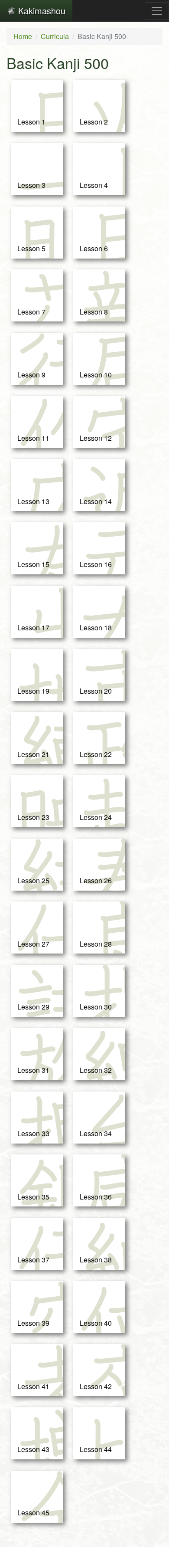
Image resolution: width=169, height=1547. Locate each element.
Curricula (55, 36)
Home (22, 36)
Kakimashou (40, 10)
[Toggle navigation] (157, 11)
